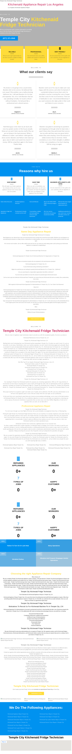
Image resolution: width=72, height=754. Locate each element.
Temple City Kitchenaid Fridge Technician (36, 331)
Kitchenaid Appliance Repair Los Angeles (35, 4)
